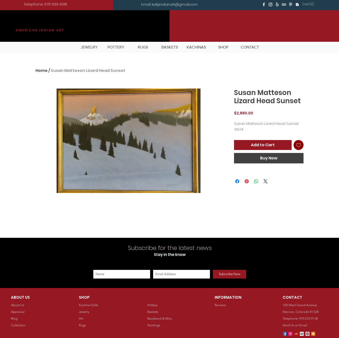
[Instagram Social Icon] (290, 334)
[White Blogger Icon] (297, 4)
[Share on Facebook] (237, 181)
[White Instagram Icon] (270, 4)
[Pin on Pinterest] (247, 181)
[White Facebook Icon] (263, 4)
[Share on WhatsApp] (256, 181)
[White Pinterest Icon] (290, 4)
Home (41, 70)
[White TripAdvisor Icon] (283, 4)
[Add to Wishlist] (299, 145)
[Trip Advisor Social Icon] (302, 334)
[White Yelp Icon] (277, 4)
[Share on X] (266, 181)
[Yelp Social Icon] (296, 334)
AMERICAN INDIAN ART (40, 30)
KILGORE (34, 24)
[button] (309, 4)
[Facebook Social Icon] (285, 334)
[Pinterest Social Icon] (307, 334)
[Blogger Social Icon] (313, 334)
